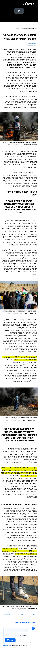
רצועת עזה (32, 614)
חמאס (5, 614)
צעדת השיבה (11, 614)
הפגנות (26, 614)
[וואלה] (28, 3)
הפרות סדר (19, 614)
